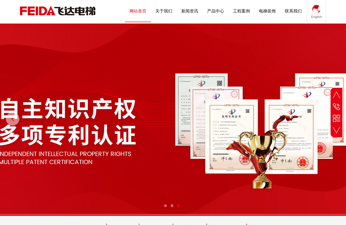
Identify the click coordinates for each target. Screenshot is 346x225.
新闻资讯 (189, 11)
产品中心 (215, 11)
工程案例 (241, 11)
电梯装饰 (267, 11)
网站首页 (137, 11)
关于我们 (163, 11)
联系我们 (293, 11)
